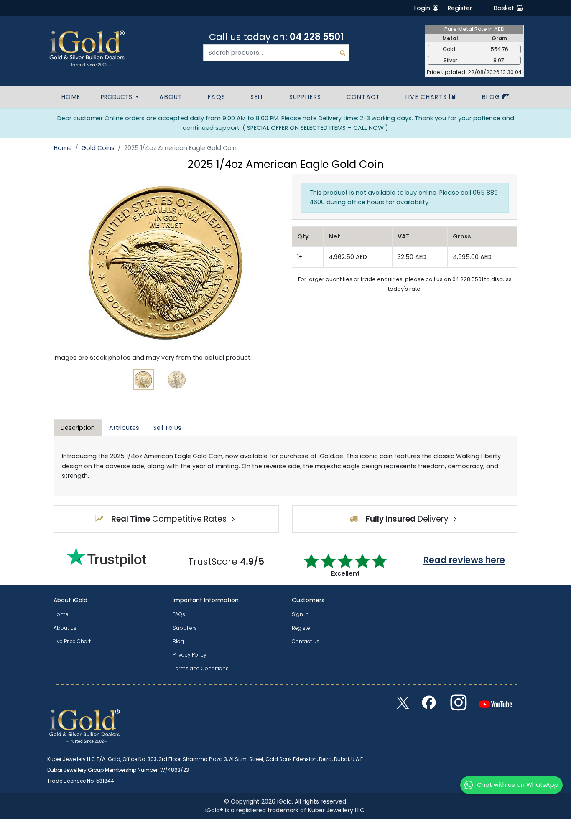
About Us (65, 627)
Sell (257, 97)
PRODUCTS (117, 97)
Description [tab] (78, 427)
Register (460, 8)
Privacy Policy (189, 654)
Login (423, 8)
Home (70, 97)
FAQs (216, 97)
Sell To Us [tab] (167, 427)
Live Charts (427, 97)
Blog (492, 97)
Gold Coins (98, 148)
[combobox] (276, 52)
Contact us (305, 641)
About (171, 97)
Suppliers (305, 97)
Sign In (300, 614)
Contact (363, 97)
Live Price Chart (72, 641)
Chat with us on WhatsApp (517, 785)
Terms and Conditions (201, 668)
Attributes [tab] (124, 427)
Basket (505, 8)
